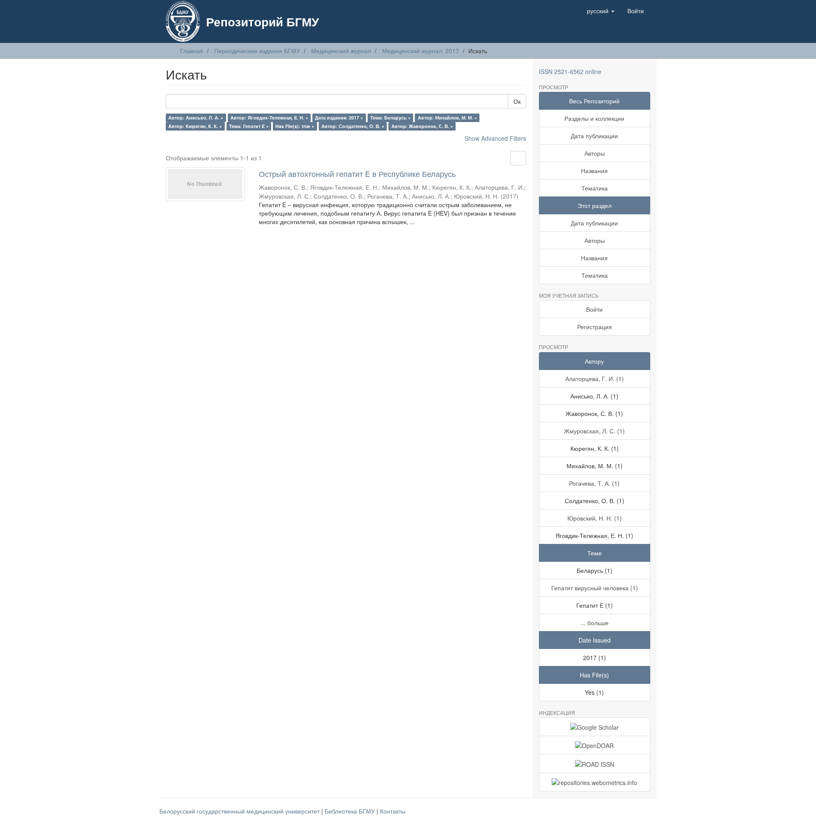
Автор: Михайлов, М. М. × (447, 117)
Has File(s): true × (294, 126)
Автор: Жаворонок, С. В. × (422, 126)
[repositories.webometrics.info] (595, 782)
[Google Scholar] (595, 726)
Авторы (594, 153)
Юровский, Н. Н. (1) (594, 518)
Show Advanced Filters (495, 138)
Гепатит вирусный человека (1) (594, 587)
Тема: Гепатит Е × (249, 126)
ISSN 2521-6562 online (570, 71)
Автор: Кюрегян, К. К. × (195, 126)
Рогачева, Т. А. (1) (594, 483)
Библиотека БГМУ (351, 811)
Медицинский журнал (341, 50)
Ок (517, 101)
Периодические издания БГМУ (257, 50)
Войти (594, 309)
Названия (594, 170)
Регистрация (594, 326)
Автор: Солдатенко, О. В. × (352, 126)
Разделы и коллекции (594, 118)
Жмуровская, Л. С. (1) (594, 431)
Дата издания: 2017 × (339, 117)
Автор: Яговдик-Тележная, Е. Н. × (269, 117)
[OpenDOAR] (595, 745)
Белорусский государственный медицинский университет (240, 811)
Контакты (392, 811)
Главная (191, 50)
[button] (601, 10)
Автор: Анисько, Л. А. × (195, 117)
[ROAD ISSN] (595, 763)
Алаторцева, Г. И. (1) (594, 378)
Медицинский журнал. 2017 (420, 50)
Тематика (594, 188)
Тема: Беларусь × (390, 117)
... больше (595, 622)
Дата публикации (594, 135)
